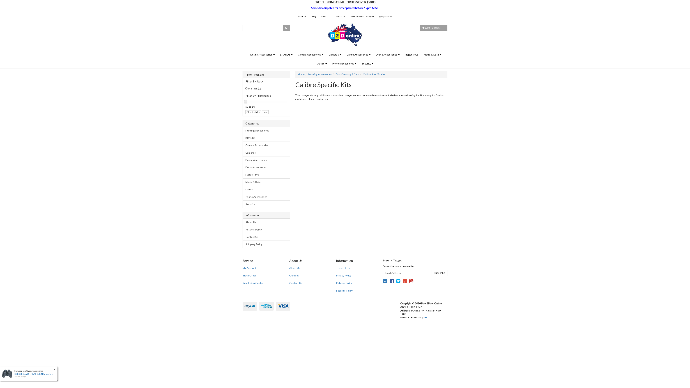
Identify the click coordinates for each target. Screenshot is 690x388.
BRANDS (285, 54)
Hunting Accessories (261, 54)
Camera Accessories (309, 54)
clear (265, 112)
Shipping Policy (253, 244)
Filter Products (254, 74)
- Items (433, 27)
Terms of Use (343, 267)
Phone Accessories (343, 63)
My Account (249, 267)
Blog (314, 16)
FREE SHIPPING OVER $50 (362, 16)
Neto (426, 317)
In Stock (254, 88)
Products (302, 16)
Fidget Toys (411, 54)
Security (367, 63)
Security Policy (344, 290)
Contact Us (340, 16)
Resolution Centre (253, 283)
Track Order (249, 275)
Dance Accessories (358, 54)
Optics (321, 63)
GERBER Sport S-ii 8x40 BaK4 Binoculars (33, 374)
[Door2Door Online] (345, 33)
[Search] (286, 28)
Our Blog (294, 275)
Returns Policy (253, 229)
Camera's (334, 54)
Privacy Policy (343, 275)
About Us (325, 16)
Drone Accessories (387, 54)
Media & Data (431, 54)
